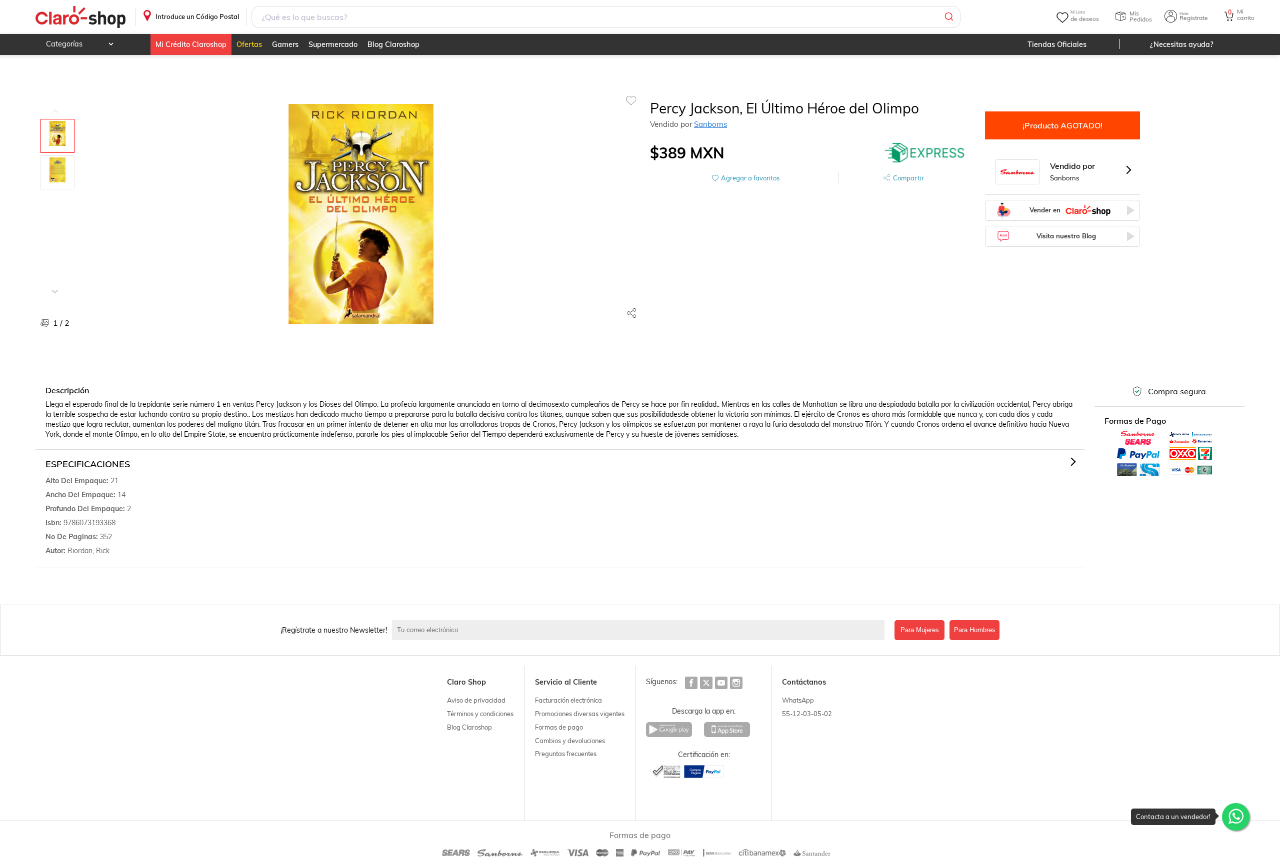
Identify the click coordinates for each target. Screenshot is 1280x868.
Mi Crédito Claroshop (191, 44)
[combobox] (606, 17)
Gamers (285, 44)
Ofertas (249, 44)
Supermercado (333, 44)
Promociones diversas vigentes (579, 714)
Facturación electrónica (568, 700)
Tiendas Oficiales (1057, 44)
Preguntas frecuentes (565, 754)
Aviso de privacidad (476, 700)
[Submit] (948, 16)
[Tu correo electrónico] (641, 630)
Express (925, 153)
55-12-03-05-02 (807, 714)
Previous (55, 103)
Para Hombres (975, 630)
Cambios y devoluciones (570, 741)
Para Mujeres (919, 630)
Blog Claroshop (394, 44)
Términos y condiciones (480, 714)
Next (55, 283)
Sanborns (710, 124)
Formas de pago (559, 727)
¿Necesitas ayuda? (1182, 44)
